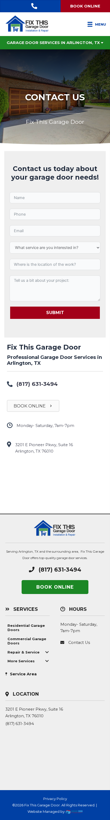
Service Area (23, 674)
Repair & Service (23, 652)
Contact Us (79, 642)
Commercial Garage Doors (26, 641)
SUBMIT (55, 312)
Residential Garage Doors (26, 627)
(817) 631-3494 (37, 384)
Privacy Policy (55, 799)
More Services (21, 661)
